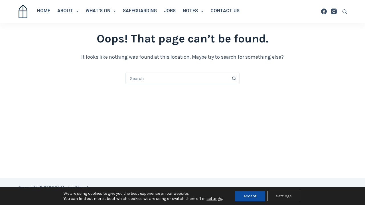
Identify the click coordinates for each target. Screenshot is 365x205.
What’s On (98, 11)
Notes (190, 11)
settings (214, 198)
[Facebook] (324, 11)
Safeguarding (140, 11)
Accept (250, 196)
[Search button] (233, 78)
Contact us (225, 11)
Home (43, 11)
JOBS (170, 11)
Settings (284, 196)
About (65, 11)
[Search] (344, 11)
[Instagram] (334, 11)
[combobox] (177, 78)
